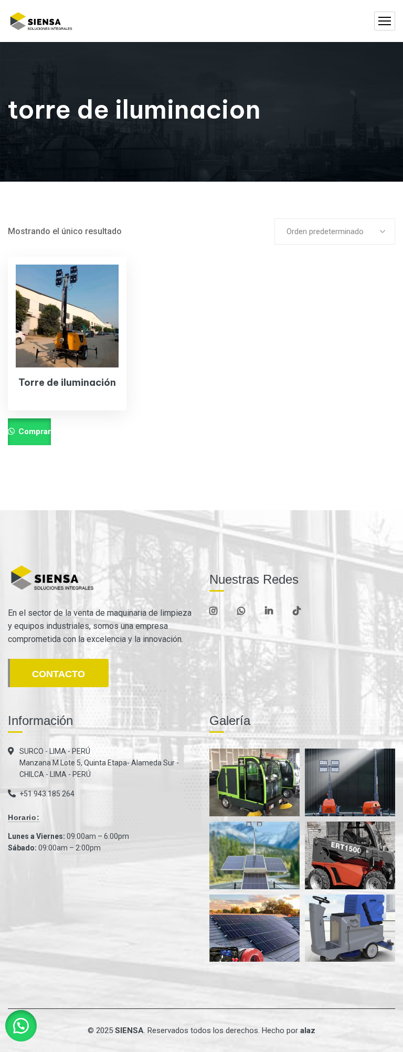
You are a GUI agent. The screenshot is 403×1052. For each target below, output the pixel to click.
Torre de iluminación (67, 382)
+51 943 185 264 (47, 794)
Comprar (33, 431)
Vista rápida (101, 333)
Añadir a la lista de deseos (101, 309)
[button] (21, 1026)
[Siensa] (41, 21)
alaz (307, 1030)
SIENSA (129, 1030)
